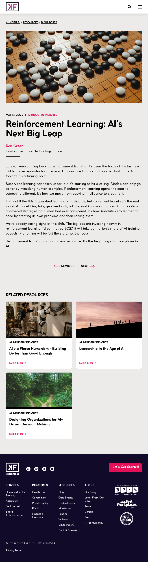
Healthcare (38, 492)
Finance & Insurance (38, 515)
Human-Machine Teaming (15, 494)
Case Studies (65, 497)
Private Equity (40, 503)
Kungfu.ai (13, 22)
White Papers (66, 524)
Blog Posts (49, 22)
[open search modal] (130, 7)
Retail (35, 508)
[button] (140, 7)
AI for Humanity (94, 522)
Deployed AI (12, 506)
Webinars (63, 519)
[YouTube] (52, 469)
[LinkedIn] (28, 469)
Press (88, 517)
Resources (30, 22)
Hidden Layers (66, 503)
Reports (62, 513)
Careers (89, 511)
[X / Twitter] (44, 469)
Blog (61, 492)
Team (88, 506)
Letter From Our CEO (94, 499)
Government (39, 497)
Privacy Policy (13, 550)
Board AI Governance (14, 513)
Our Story (90, 492)
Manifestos (64, 508)
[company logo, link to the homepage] (12, 6)
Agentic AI (12, 500)
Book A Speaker (67, 530)
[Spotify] (36, 469)
